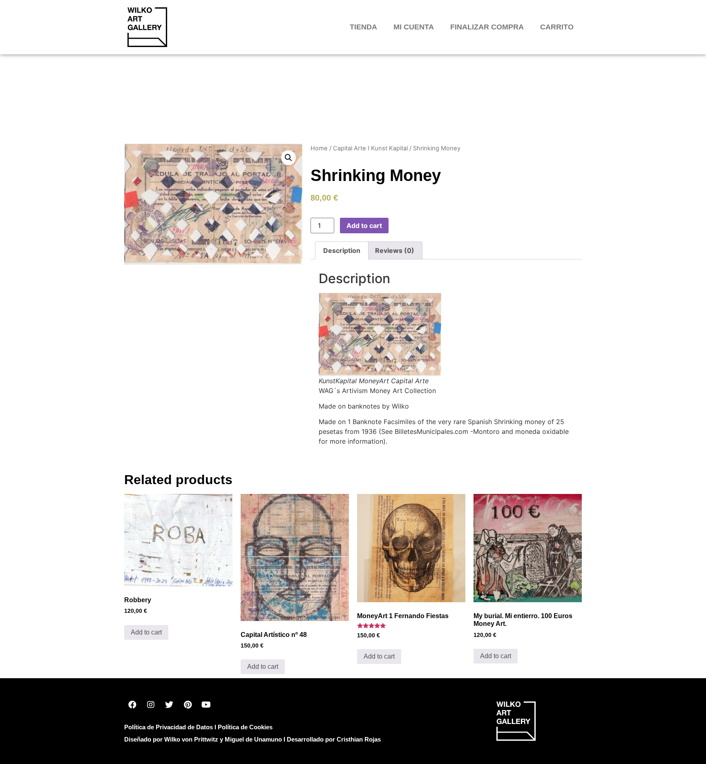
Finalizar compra (487, 27)
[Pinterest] (187, 705)
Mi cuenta (413, 27)
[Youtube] (206, 705)
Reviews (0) (394, 250)
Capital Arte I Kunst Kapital (370, 148)
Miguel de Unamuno (253, 739)
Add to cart (364, 225)
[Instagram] (151, 705)
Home (319, 148)
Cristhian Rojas (359, 739)
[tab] (342, 250)
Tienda (363, 27)
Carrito (557, 27)
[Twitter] (169, 705)
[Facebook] (132, 705)
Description (341, 250)
